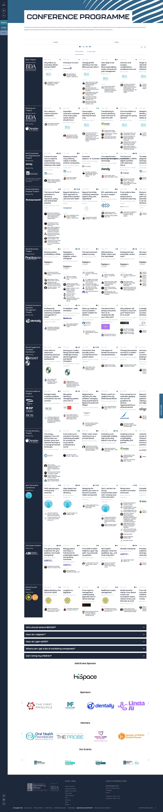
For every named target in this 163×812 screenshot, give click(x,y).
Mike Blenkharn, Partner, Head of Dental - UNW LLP (53, 280)
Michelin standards (127, 549)
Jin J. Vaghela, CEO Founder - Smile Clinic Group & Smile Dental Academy (91, 281)
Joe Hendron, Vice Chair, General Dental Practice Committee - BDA (90, 98)
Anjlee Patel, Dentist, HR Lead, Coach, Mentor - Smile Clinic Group (110, 450)
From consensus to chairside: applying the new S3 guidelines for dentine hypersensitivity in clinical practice (128, 400)
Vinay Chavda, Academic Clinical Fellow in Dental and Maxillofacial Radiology (129, 148)
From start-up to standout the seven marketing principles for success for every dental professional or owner (71, 440)
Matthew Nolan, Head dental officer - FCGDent (110, 131)
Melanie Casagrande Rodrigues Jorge (128, 537)
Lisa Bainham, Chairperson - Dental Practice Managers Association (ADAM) (53, 328)
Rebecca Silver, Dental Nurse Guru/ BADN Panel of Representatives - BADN (53, 610)
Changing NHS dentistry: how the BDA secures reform (90, 65)
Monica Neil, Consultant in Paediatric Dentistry (129, 503)
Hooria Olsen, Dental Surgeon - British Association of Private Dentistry (53, 476)
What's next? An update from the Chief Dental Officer (109, 396)
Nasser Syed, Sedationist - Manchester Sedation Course (72, 325)
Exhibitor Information (70, 790)
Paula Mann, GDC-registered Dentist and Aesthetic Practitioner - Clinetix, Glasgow (129, 214)
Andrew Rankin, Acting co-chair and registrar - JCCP (53, 238)
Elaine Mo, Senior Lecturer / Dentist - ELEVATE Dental (110, 525)
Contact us (68, 801)
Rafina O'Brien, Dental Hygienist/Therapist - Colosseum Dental (90, 368)
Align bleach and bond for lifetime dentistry (69, 491)
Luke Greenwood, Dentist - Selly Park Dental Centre (110, 137)
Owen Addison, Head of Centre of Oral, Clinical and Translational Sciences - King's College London (72, 416)
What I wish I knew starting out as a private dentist (89, 436)
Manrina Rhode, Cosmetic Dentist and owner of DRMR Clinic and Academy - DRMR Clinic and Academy (91, 448)
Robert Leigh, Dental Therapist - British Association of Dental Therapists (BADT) (52, 381)
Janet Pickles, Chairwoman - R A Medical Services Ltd (72, 609)
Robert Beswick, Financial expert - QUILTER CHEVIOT (53, 480)
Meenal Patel (145, 456)
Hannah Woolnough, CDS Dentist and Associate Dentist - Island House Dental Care (129, 138)
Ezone (4, 33)
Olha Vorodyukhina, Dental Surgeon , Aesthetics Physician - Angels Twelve (72, 217)
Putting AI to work (70, 63)
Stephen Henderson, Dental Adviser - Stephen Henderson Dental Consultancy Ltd (72, 290)
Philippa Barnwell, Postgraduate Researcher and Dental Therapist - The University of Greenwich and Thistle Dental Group (72, 384)
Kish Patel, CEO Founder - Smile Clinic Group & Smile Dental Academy (91, 288)
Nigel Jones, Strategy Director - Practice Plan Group (71, 278)
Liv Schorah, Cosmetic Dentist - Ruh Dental (71, 178)
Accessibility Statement (59, 808)
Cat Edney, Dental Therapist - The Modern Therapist (129, 365)
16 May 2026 (91, 51)
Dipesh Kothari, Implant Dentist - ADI (128, 560)
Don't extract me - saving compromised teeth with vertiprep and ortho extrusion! (109, 493)
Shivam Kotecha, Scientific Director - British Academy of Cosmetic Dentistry (54, 181)
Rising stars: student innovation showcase (128, 491)
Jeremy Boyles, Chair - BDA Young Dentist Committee (129, 133)
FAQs (66, 799)
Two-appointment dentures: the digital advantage (109, 159)
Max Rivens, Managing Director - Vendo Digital (128, 329)
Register (4, 22)
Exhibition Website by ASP (146, 808)
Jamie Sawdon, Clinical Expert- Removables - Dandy (111, 176)
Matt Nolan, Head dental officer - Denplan (129, 460)
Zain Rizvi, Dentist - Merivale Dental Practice (110, 134)
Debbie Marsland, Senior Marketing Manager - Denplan (129, 456)
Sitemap (67, 806)
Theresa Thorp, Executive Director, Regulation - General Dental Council (73, 285)
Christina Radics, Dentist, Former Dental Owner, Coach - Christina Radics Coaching (130, 610)
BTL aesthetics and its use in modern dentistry (109, 194)
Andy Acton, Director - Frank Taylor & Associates (53, 287)
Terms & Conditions (38, 808)
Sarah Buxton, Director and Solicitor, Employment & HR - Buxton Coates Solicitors (129, 289)
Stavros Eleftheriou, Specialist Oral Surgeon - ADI (73, 571)
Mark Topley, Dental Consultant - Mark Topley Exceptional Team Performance (129, 283)
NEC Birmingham (110, 787)
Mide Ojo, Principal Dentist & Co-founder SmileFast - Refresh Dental (91, 424)
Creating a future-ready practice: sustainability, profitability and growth (127, 438)
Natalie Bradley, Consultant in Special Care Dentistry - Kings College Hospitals (129, 143)
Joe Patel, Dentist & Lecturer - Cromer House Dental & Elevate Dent (53, 519)
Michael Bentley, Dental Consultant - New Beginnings (92, 284)
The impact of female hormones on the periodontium (109, 353)
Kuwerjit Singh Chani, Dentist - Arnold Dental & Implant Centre (91, 564)
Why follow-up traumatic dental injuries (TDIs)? (51, 65)
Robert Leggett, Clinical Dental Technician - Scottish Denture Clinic (129, 183)
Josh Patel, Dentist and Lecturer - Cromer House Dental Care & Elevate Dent (53, 514)
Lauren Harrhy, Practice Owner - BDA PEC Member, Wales (110, 289)
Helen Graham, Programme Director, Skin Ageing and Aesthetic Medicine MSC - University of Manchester (53, 229)
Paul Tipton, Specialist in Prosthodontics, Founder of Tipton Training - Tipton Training (91, 174)
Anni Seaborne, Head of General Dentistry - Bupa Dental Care (53, 224)
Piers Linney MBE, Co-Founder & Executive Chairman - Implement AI (72, 75)
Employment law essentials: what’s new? (127, 254)
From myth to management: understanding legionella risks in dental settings (89, 594)
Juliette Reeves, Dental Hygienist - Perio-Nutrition (110, 365)
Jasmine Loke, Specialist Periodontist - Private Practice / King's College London (109, 565)
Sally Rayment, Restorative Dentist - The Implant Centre (53, 567)
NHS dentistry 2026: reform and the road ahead (108, 254)
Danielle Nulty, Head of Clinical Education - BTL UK (110, 213)
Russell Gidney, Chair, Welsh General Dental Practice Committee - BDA (91, 94)
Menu (3, 5)
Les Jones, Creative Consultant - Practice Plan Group (91, 274)
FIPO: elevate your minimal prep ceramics (51, 491)
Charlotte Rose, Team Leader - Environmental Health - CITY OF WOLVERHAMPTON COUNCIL (54, 242)
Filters (117, 42)
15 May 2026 (79, 51)
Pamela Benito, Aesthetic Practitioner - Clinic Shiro (91, 218)
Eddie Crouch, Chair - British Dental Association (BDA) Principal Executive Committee (91, 84)
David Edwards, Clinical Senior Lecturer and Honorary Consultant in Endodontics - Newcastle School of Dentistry (110, 89)
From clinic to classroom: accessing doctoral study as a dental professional (52, 355)
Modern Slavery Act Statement (102, 808)
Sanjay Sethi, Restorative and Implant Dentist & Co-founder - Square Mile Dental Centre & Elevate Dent (110, 520)
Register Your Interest (70, 792)
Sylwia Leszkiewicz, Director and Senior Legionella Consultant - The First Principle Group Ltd (91, 613)
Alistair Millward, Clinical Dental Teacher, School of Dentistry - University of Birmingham (129, 525)
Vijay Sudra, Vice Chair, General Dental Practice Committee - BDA (90, 102)
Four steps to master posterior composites (51, 113)
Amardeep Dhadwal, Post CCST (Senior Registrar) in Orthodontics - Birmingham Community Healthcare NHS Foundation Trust (53, 420)
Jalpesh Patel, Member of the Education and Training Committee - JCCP (53, 234)
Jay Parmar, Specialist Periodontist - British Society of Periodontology (129, 425)
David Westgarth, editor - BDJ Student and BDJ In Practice (130, 511)
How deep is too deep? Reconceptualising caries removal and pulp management (108, 67)
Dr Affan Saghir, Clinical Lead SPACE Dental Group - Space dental (91, 506)
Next (149, 703)
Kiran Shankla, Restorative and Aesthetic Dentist (53, 124)
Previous (22, 703)
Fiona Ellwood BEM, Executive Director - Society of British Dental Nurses (129, 507)
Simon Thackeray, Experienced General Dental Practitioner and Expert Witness (72, 299)
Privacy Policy (28, 808)
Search (56, 42)
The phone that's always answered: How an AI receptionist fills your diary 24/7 (108, 313)
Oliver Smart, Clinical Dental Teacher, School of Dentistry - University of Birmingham (129, 530)
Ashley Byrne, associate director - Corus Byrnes (129, 179)
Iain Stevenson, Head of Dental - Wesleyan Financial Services (53, 274)
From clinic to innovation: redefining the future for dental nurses (145, 594)
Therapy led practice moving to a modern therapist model (128, 353)
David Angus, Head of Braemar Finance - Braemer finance (91, 332)
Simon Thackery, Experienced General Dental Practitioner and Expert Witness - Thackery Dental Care (53, 467)
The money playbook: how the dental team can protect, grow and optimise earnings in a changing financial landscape (52, 440)
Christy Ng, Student (127, 534)
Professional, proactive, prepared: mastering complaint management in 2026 (52, 313)
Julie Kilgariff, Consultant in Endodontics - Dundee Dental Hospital (53, 83)
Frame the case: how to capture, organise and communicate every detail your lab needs (52, 161)
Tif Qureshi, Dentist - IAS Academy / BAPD (71, 513)
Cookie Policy (48, 808)
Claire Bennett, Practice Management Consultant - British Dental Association (72, 136)
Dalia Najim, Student (128, 540)
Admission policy (69, 797)
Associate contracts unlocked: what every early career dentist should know (71, 115)
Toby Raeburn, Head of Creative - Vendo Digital (128, 333)
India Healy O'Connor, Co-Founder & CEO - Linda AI (110, 335)
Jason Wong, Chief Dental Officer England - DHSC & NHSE (110, 408)
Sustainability (71, 808)
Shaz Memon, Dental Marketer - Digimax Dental (72, 455)
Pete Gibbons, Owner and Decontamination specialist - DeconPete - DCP (110, 610)
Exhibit (3, 27)
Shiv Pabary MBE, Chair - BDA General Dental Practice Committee (92, 89)
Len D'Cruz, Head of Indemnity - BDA (70, 294)
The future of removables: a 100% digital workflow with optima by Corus (128, 161)
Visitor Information (70, 787)
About (66, 803)
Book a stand (68, 794)
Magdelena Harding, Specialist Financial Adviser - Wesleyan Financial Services (54, 284)
